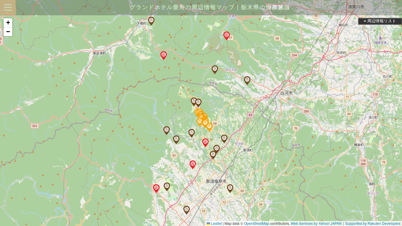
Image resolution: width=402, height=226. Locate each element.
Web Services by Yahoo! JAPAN (316, 223)
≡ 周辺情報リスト (380, 21)
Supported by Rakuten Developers (373, 223)
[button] (247, 80)
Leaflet (216, 223)
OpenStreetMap (256, 223)
